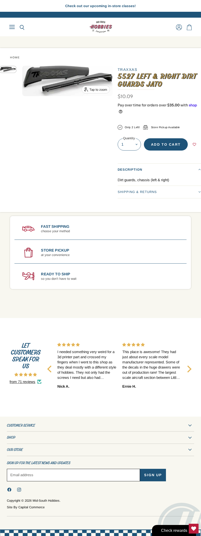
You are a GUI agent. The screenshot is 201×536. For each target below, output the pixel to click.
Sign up (153, 475)
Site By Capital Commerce (26, 507)
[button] (159, 169)
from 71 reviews (22, 382)
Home (15, 57)
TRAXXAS (128, 69)
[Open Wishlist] (194, 529)
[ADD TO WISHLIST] (194, 144)
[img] (25, 374)
